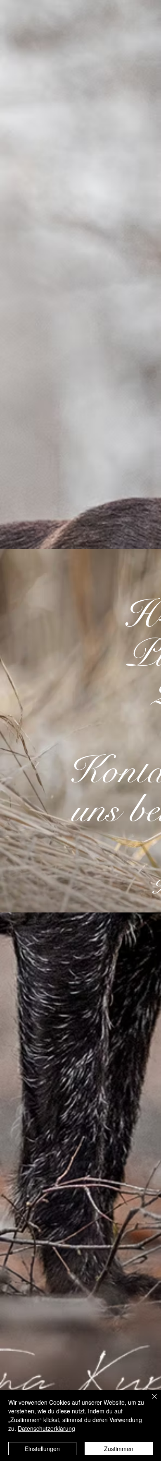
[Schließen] (149, 1401)
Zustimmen (118, 1448)
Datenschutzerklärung (46, 1428)
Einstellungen (42, 1448)
